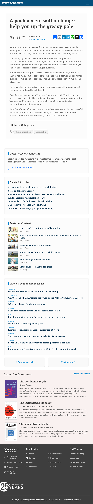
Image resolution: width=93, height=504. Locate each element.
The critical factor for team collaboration (40, 228)
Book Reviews (56, 454)
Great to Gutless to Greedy (21, 191)
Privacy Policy (13, 467)
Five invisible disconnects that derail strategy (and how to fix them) (50, 236)
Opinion (32, 458)
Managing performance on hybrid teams (40, 252)
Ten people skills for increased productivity (30, 201)
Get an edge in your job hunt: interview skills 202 (32, 187)
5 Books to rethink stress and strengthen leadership (34, 310)
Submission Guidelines (12, 457)
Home (31, 454)
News (31, 462)
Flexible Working (77, 454)
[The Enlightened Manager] (12, 411)
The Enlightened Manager (35, 402)
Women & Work (76, 467)
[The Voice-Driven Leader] (12, 432)
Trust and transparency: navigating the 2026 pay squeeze (36, 336)
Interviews (54, 458)
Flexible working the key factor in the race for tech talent (37, 317)
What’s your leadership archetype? (25, 323)
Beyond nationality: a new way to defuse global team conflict (39, 342)
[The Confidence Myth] (12, 389)
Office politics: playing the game (36, 266)
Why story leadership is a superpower (27, 304)
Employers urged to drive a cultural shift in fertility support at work (42, 349)
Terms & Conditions (11, 472)
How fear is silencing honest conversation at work (33, 330)
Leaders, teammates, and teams (35, 245)
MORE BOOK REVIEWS (82, 374)
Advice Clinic (55, 462)
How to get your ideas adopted (35, 259)
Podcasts (33, 467)
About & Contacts (14, 463)
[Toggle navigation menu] (87, 3)
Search (53, 467)
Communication (23, 132)
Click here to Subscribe (21, 167)
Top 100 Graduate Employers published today (30, 208)
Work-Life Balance (77, 462)
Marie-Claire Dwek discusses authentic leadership (33, 291)
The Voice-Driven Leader (34, 424)
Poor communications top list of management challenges (37, 194)
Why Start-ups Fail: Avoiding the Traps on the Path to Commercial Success (45, 298)
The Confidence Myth (32, 381)
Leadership (41, 132)
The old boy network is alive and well (27, 205)
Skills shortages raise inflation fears (26, 198)
